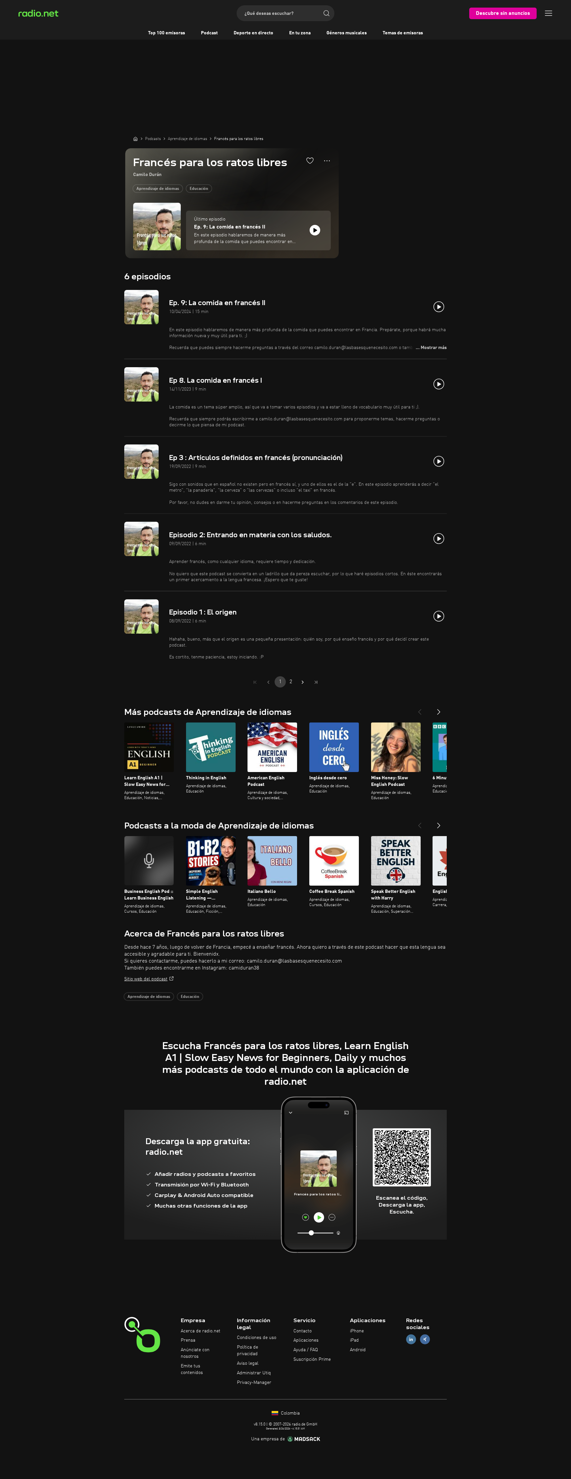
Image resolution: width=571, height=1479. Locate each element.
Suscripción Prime (312, 1359)
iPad (354, 1340)
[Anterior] (420, 709)
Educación (199, 189)
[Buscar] (326, 13)
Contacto (302, 1331)
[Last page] (316, 682)
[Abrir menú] (548, 13)
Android (358, 1350)
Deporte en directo (253, 33)
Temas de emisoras (403, 33)
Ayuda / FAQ (305, 1350)
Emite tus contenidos (192, 1369)
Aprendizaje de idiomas (157, 189)
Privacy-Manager (254, 1382)
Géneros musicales (346, 33)
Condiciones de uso (256, 1337)
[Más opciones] (327, 161)
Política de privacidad (247, 1350)
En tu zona (300, 33)
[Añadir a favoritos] (310, 160)
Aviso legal (247, 1363)
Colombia (290, 1413)
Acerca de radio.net (200, 1331)
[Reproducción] (315, 230)
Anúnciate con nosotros (195, 1353)
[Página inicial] (135, 138)
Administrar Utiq (254, 1373)
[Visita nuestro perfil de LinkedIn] (411, 1339)
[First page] (255, 682)
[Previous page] (268, 682)
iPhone (357, 1331)
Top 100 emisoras (166, 33)
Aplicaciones (306, 1340)
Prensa (188, 1340)
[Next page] (302, 682)
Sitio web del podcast (146, 979)
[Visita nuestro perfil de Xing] (425, 1339)
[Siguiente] (439, 709)
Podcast (209, 33)
